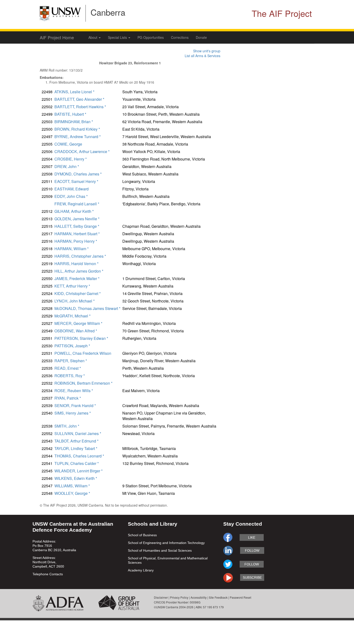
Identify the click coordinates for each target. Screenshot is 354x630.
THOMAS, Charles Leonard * (79, 456)
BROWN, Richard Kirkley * (77, 129)
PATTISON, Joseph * (72, 346)
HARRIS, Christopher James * (80, 256)
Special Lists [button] (118, 37)
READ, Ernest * (67, 368)
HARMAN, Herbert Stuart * (77, 233)
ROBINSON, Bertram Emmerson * (83, 383)
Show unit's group (206, 50)
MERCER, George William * (78, 323)
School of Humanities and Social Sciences (160, 550)
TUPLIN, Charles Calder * (76, 463)
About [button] (93, 37)
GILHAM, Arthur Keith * (74, 211)
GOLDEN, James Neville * (76, 218)
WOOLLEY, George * (72, 493)
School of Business (142, 535)
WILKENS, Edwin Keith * (75, 478)
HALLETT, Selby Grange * (76, 226)
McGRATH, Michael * (72, 316)
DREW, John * (66, 166)
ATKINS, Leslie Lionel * (74, 91)
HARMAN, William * (71, 248)
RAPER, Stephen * (70, 360)
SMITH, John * (66, 426)
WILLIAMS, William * (72, 486)
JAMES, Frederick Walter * (76, 278)
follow (252, 550)
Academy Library (141, 570)
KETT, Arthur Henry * (72, 286)
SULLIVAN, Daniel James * (77, 433)
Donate (201, 37)
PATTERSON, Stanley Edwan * (81, 338)
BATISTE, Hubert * (70, 114)
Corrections (180, 37)
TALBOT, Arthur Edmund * (76, 441)
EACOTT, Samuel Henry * (76, 181)
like (251, 537)
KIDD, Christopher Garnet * (77, 293)
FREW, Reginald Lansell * (76, 204)
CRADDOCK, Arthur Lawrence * (82, 151)
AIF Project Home (57, 37)
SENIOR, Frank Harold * (75, 405)
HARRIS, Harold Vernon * (76, 263)
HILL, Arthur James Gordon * (78, 271)
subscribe (252, 577)
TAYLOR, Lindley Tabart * (75, 448)
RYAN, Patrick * (67, 398)
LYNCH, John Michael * (74, 301)
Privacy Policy (179, 597)
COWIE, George (68, 144)
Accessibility (198, 597)
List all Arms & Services (202, 55)
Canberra (108, 12)
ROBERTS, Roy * (69, 375)
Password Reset (240, 597)
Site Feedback (218, 597)
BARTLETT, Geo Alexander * (79, 99)
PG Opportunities (151, 37)
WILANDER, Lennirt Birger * (78, 471)
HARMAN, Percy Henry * (75, 241)
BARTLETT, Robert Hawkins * (80, 106)
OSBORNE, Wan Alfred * (75, 331)
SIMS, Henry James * (72, 413)
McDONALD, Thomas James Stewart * (87, 308)
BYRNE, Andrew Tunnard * (77, 136)
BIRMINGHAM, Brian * (73, 121)
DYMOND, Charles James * (78, 174)
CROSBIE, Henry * (70, 159)
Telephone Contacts (48, 574)
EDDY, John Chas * (71, 196)
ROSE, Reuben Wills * (73, 390)
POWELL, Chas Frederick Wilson (82, 353)
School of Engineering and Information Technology (166, 543)
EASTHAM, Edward (71, 189)
